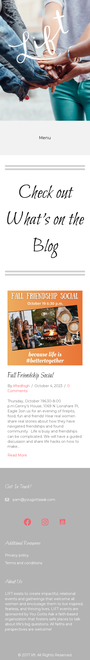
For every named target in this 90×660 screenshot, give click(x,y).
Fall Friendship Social (30, 375)
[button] (27, 522)
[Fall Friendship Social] (45, 328)
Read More (17, 455)
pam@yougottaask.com (34, 499)
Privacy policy (17, 555)
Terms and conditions (23, 563)
